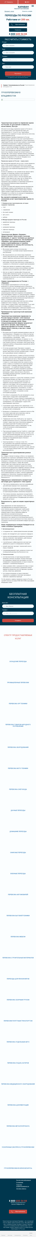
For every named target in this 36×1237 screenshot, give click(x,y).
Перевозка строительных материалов (18, 958)
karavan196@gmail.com (18, 1204)
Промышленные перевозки (18, 682)
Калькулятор (18, 1235)
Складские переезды (18, 661)
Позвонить (18, 30)
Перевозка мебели (18, 937)
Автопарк (10, 1235)
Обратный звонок (20, 24)
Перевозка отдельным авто (18, 1042)
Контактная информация (23, 1180)
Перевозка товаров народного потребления (18, 725)
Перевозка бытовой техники (18, 915)
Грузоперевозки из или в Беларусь (18, 1168)
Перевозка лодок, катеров (18, 1063)
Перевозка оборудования (18, 747)
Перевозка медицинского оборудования (18, 1084)
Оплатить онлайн (27, 11)
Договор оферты (21, 1188)
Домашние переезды (18, 831)
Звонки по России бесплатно (18, 1202)
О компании (19, 1182)
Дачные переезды (18, 810)
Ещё (31, 1235)
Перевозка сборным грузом (18, 1000)
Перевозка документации (18, 1105)
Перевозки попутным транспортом (18, 1021)
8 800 (18, 34)
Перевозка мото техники (18, 768)
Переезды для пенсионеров (18, 979)
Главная (3, 1235)
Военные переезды (18, 873)
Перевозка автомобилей (18, 894)
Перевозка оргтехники (18, 703)
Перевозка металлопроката (18, 1126)
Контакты (25, 1235)
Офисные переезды (18, 852)
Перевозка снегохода (18, 789)
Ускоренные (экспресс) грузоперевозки (18, 1147)
